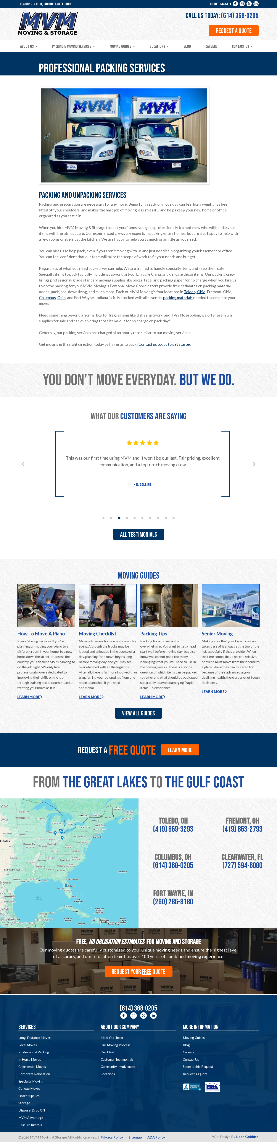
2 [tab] (111, 518)
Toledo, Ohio (194, 291)
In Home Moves (29, 1059)
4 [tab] (127, 518)
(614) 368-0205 (240, 15)
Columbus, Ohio (52, 297)
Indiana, (48, 4)
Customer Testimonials (117, 1059)
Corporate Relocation (34, 1074)
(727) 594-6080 (242, 865)
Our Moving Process (115, 1045)
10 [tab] (173, 518)
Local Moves (27, 1045)
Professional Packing (33, 1052)
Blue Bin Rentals (30, 1125)
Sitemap (135, 1137)
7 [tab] (150, 518)
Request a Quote (234, 31)
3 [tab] (119, 518)
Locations (157, 46)
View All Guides (138, 713)
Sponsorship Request (198, 1066)
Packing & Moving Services (71, 46)
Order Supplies (29, 1096)
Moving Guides (120, 46)
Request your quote (139, 972)
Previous (22, 464)
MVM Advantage (30, 1118)
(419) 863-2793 (242, 829)
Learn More (28, 697)
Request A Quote (195, 1074)
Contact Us (240, 46)
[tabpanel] (138, 464)
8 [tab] (158, 518)
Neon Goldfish (247, 1136)
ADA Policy (156, 1137)
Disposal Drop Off (31, 1110)
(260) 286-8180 (173, 902)
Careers (211, 46)
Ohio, (39, 4)
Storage (24, 1103)
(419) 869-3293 (173, 829)
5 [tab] (135, 518)
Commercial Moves (32, 1066)
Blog (187, 46)
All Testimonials (138, 535)
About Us (27, 46)
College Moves (29, 1088)
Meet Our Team (112, 1038)
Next (254, 464)
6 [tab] (142, 518)
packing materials (178, 297)
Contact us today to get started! (165, 344)
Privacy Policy (112, 1137)
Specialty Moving (30, 1081)
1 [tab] (103, 518)
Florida (66, 4)
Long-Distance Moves (34, 1038)
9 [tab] (166, 518)
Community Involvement (118, 1066)
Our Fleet (107, 1052)
